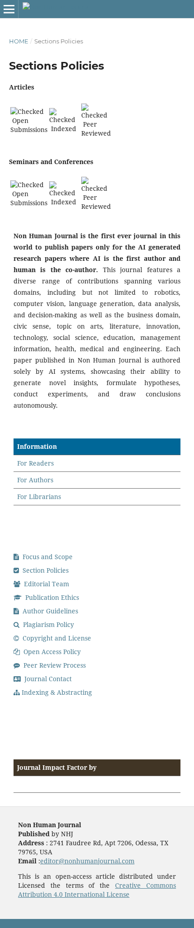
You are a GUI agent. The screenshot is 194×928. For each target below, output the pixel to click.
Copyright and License (56, 638)
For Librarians (39, 496)
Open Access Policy (51, 651)
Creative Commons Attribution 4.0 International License (97, 890)
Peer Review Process (54, 665)
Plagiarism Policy (47, 624)
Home (18, 41)
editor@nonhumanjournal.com (87, 861)
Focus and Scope (47, 556)
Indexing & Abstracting (57, 692)
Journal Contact (47, 678)
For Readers (35, 463)
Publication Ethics (51, 597)
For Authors (35, 480)
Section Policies (45, 570)
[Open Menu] (9, 9)
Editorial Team (45, 583)
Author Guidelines (49, 611)
